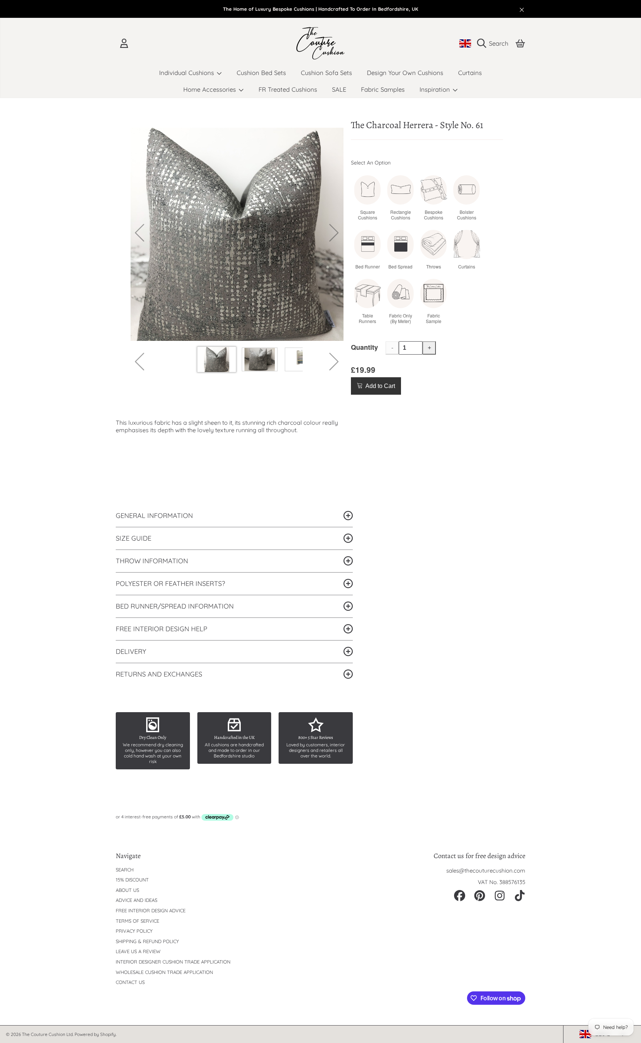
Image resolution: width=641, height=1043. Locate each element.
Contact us (130, 982)
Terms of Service (137, 921)
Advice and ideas (136, 900)
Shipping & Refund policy (147, 941)
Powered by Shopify (95, 1034)
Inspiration (436, 89)
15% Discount (132, 880)
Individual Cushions (187, 72)
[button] (494, 43)
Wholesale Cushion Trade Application (164, 972)
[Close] (521, 9)
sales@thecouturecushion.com (485, 870)
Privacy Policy (134, 931)
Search (125, 870)
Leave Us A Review (138, 951)
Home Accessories (210, 89)
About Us (127, 890)
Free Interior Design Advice (150, 910)
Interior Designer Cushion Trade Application (173, 962)
